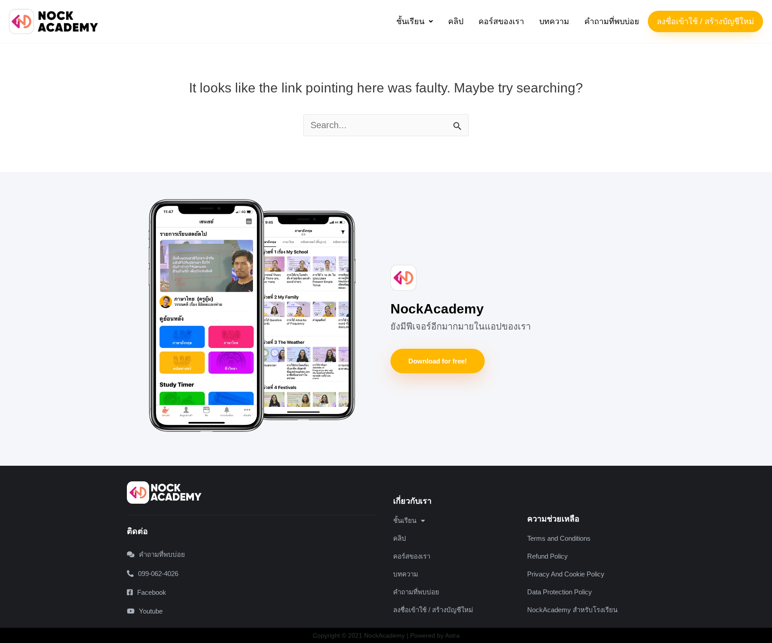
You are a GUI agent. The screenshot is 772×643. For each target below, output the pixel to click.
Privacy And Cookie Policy (565, 574)
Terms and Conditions (559, 538)
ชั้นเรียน (410, 21)
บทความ (554, 21)
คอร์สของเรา (501, 21)
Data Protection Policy (559, 592)
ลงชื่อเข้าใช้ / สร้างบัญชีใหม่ (705, 21)
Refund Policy (547, 556)
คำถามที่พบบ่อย (611, 21)
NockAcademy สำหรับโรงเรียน (572, 610)
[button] (415, 21)
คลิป (455, 21)
